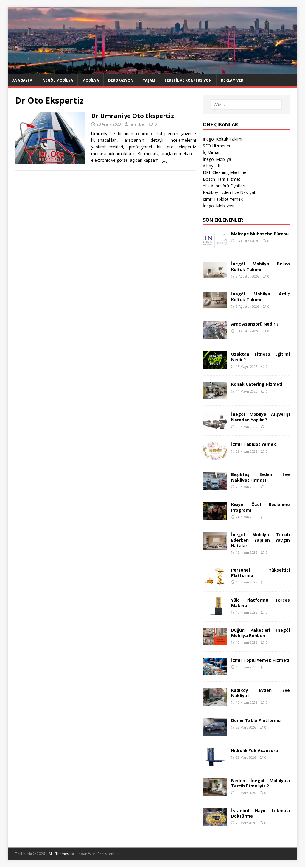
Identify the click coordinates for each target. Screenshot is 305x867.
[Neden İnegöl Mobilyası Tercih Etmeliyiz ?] (215, 792)
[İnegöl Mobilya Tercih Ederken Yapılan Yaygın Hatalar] (215, 546)
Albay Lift (212, 166)
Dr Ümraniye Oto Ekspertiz (132, 116)
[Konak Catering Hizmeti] (215, 396)
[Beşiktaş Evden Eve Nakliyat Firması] (215, 486)
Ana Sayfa (22, 80)
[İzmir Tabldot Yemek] (215, 456)
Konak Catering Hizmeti (256, 384)
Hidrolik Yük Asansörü (254, 750)
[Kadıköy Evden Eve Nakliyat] (215, 702)
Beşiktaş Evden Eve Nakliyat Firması (260, 476)
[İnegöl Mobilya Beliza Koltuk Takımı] (215, 275)
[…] (165, 160)
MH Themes (59, 853)
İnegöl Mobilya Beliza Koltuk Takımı (260, 266)
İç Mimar (211, 152)
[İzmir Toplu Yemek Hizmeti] (215, 672)
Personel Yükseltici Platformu (260, 572)
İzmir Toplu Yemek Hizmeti (260, 660)
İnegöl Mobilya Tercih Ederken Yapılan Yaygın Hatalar (260, 540)
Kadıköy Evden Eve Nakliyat (229, 192)
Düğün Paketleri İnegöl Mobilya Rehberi (260, 632)
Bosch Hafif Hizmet (221, 179)
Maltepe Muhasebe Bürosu (260, 233)
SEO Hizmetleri (217, 146)
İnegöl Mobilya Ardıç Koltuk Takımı (260, 296)
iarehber (137, 124)
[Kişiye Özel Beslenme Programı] (215, 516)
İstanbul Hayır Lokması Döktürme (260, 813)
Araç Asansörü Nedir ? (254, 324)
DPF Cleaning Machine (224, 172)
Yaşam (149, 80)
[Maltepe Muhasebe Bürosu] (215, 245)
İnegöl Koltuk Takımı (222, 139)
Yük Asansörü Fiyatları (224, 186)
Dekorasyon (120, 80)
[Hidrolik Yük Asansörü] (215, 762)
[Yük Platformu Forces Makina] (215, 611)
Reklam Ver (232, 80)
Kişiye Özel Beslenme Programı (260, 507)
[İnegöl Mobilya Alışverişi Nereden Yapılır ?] (215, 426)
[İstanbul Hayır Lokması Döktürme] (215, 822)
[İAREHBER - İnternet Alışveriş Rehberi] (153, 71)
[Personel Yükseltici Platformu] (215, 581)
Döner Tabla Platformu (256, 720)
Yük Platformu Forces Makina (260, 602)
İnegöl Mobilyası (218, 205)
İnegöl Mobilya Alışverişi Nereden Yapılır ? (260, 416)
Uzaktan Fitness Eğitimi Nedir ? (260, 356)
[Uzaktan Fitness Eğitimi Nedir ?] (215, 366)
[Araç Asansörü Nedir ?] (215, 336)
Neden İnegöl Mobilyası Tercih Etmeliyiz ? (260, 783)
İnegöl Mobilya (57, 80)
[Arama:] (246, 104)
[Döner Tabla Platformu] (215, 732)
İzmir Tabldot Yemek (223, 199)
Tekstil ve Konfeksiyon (188, 80)
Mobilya (90, 80)
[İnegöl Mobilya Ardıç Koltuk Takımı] (215, 306)
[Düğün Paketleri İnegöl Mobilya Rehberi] (215, 642)
